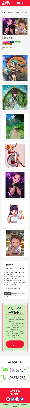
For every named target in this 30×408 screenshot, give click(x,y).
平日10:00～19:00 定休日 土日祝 (17, 378)
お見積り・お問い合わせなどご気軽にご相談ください (17, 370)
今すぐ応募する (15, 344)
